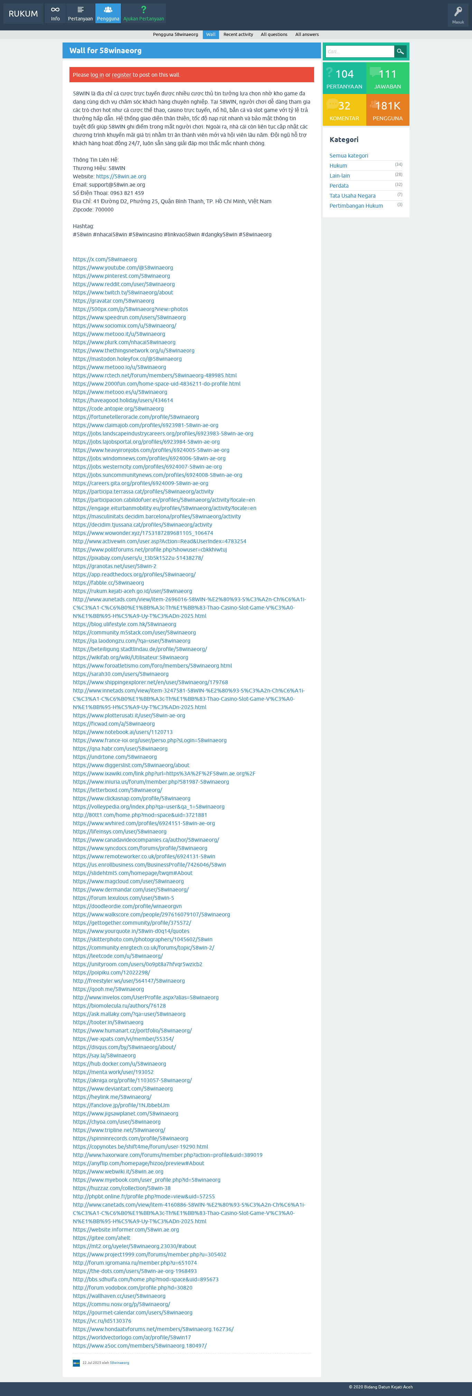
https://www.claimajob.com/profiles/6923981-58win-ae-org (145, 425)
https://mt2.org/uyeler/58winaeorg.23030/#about (134, 1246)
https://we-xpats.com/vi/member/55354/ (123, 1039)
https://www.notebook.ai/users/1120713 (123, 732)
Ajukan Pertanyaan (143, 18)
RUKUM (23, 13)
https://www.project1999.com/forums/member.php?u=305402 (149, 1254)
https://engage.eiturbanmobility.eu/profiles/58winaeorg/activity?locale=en (164, 508)
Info (55, 18)
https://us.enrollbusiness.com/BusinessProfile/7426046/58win (149, 864)
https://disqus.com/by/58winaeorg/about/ (124, 1047)
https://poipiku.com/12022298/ (111, 972)
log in (97, 75)
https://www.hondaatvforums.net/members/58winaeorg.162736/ (153, 1329)
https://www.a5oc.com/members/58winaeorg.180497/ (140, 1345)
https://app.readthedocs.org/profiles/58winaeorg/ (134, 574)
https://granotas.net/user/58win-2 (115, 566)
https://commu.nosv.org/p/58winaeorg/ (121, 1304)
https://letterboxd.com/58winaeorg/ (117, 790)
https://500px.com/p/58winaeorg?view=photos (130, 309)
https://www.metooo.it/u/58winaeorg (119, 334)
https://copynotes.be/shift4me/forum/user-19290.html (140, 1146)
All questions (274, 34)
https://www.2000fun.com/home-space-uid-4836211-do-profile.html (156, 383)
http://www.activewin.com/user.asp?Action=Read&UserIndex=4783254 (159, 541)
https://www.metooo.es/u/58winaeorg (120, 392)
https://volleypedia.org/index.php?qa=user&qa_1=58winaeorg (149, 806)
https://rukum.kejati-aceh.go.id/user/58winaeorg (132, 591)
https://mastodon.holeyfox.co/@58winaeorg (127, 359)
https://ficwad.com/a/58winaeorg (114, 723)
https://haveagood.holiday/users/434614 (123, 400)
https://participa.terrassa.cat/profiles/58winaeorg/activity (143, 491)
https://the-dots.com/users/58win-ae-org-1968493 (135, 1271)
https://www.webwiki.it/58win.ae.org (118, 1171)
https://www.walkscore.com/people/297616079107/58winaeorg (151, 914)
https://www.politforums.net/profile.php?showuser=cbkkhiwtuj (150, 549)
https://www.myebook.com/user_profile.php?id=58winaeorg (146, 1180)
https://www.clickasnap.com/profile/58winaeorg (131, 798)
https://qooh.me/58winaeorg (108, 989)
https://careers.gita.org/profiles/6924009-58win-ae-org (140, 483)
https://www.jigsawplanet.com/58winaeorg (125, 1113)
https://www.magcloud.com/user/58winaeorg (128, 881)
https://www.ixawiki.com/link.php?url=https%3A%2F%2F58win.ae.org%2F (164, 773)
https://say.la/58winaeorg (104, 1055)
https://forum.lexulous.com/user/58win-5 (123, 898)
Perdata (339, 185)
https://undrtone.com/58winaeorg (115, 757)
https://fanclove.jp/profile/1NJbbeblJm (121, 1105)
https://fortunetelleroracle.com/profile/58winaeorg (136, 417)
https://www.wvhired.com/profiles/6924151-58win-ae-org (144, 823)
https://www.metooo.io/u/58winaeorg (119, 367)
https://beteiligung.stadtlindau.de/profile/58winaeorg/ (140, 649)
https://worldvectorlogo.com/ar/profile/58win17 (132, 1337)
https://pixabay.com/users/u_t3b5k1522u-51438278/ (138, 558)
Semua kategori (349, 155)
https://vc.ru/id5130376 (102, 1321)
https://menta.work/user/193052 (113, 1072)
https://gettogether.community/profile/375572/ (132, 922)
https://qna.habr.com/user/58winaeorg (120, 748)
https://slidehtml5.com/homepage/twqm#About (132, 873)
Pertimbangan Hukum (356, 205)
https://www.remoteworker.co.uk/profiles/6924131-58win (144, 856)
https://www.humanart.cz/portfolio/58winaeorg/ (132, 1030)
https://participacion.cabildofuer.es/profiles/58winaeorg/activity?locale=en (164, 500)
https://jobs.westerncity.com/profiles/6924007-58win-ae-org (147, 466)
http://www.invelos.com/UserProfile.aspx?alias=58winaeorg (146, 997)
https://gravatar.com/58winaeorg (113, 301)
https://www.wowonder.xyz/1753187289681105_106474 (143, 533)
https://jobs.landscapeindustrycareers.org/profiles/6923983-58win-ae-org (163, 433)
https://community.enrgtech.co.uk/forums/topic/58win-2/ (143, 947)
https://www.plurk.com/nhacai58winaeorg (124, 342)
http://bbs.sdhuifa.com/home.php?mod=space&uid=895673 (146, 1279)
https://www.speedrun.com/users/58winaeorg (129, 317)
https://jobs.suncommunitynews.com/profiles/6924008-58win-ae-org (157, 475)
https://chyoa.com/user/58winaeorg (117, 1122)
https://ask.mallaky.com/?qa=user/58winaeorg (129, 1014)
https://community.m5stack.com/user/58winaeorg (134, 632)
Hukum (338, 165)
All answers (307, 34)
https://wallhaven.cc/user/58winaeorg (119, 1296)
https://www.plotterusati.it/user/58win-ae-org (129, 715)
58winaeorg (119, 1363)
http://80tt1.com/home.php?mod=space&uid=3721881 (140, 815)
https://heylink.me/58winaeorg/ (112, 1097)
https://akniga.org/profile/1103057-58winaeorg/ (132, 1080)
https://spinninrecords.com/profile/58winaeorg (130, 1138)
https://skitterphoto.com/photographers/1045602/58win (143, 939)
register (121, 75)
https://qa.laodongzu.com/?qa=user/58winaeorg (131, 641)
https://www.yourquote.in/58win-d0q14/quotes (131, 931)
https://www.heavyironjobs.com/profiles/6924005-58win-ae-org (151, 450)
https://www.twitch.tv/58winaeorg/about (123, 292)
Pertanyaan (80, 18)
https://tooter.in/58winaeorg (108, 1022)
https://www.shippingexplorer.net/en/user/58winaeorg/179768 (150, 682)
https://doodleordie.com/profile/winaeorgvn (127, 906)
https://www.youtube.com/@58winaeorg (123, 267)
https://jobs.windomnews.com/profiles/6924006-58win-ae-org (149, 458)
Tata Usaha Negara (353, 195)
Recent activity (238, 34)
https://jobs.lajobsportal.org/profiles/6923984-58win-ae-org (146, 441)
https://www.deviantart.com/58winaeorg (123, 1088)
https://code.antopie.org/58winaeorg (118, 408)
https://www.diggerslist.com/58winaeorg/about (131, 765)
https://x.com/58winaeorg (105, 259)
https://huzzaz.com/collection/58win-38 (122, 1188)
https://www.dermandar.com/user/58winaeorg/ (131, 889)
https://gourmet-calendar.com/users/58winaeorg (132, 1312)
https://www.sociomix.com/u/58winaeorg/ (124, 325)
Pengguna (108, 18)
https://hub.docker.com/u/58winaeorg (119, 1063)
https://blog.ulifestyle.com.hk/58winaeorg (124, 624)
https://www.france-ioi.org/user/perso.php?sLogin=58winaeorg (150, 740)
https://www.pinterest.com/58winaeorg (121, 276)
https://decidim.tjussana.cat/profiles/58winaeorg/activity (142, 524)
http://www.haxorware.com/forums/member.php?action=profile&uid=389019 (168, 1155)
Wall (211, 34)
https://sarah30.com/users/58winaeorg (121, 674)
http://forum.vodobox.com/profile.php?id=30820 (132, 1287)
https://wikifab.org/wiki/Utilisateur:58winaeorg (130, 657)
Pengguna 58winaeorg (175, 34)
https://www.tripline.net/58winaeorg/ (119, 1130)
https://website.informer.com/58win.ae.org (126, 1229)
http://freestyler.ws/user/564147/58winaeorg (129, 981)
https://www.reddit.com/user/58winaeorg (124, 284)
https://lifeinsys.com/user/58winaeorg (120, 831)
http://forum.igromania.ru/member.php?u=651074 (135, 1263)
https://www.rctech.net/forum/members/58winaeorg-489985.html (155, 375)
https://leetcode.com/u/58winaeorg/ (118, 956)
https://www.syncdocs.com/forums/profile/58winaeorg (140, 848)
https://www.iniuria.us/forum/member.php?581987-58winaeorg (151, 782)
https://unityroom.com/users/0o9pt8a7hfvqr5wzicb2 (137, 964)
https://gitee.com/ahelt (101, 1238)
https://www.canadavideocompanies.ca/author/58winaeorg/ (146, 840)
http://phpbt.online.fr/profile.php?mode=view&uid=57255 (144, 1196)
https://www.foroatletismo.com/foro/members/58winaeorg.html (152, 665)
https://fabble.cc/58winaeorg (108, 582)
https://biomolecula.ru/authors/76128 (119, 1005)
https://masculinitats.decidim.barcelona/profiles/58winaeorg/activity (157, 516)
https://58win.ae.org (121, 176)
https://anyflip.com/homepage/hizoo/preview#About (138, 1163)
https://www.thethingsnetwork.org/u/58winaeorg (134, 350)
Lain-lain (340, 175)
